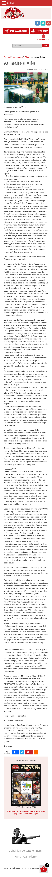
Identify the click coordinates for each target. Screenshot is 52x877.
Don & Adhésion (18, 31)
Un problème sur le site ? (36, 868)
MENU (11, 3)
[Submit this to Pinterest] (29, 752)
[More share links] (36, 752)
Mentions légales (12, 868)
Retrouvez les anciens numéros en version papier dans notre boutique (26, 812)
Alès (27, 57)
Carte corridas (43, 40)
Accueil (7, 57)
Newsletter (42, 31)
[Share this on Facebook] (15, 752)
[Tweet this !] (22, 752)
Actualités (18, 57)
